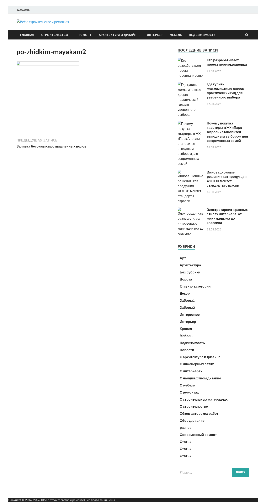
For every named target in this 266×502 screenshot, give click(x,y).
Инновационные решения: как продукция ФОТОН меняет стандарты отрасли (226, 178)
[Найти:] (213, 472)
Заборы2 (187, 307)
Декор (185, 293)
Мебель (176, 35)
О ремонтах (189, 392)
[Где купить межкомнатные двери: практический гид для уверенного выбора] (191, 114)
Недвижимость (202, 35)
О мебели (187, 385)
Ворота (186, 279)
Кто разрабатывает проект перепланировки (227, 62)
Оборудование (192, 420)
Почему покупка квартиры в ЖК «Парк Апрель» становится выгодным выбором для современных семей (227, 131)
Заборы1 (187, 300)
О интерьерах (191, 371)
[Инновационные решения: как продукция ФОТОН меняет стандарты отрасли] (191, 201)
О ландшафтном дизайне (200, 378)
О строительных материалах (204, 399)
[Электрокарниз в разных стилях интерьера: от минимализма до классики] (191, 233)
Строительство (54, 35)
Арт (183, 258)
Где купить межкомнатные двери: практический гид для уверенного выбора (225, 90)
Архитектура (190, 265)
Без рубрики (190, 272)
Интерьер (155, 35)
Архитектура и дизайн (117, 35)
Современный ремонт (198, 435)
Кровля (186, 329)
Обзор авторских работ (199, 413)
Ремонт (85, 35)
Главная (27, 35)
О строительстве (194, 406)
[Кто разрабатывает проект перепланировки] (191, 75)
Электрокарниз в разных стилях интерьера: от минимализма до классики (227, 216)
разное (185, 427)
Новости (187, 350)
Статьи (186, 442)
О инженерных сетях (197, 364)
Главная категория (195, 286)
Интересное (190, 314)
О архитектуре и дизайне (200, 357)
